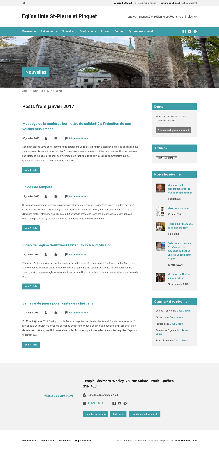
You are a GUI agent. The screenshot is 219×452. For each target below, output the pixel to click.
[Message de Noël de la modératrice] (160, 279)
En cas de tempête (37, 187)
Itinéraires (118, 414)
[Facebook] (184, 31)
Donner (119, 31)
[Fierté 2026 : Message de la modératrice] (160, 229)
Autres (105, 31)
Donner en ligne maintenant (173, 130)
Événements (49, 31)
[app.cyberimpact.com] (195, 31)
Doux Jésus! (184, 310)
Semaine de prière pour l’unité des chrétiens (57, 303)
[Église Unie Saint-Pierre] (58, 395)
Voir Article (31, 170)
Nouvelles (68, 31)
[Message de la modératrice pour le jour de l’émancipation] (160, 190)
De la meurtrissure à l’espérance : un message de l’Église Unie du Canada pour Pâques (179, 251)
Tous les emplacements (144, 414)
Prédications (88, 31)
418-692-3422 (95, 403)
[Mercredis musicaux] (160, 213)
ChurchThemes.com (185, 440)
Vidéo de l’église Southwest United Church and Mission (67, 245)
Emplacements (83, 440)
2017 (49, 91)
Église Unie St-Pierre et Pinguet (59, 16)
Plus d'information (95, 414)
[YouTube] (189, 31)
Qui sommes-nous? (141, 31)
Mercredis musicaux (179, 208)
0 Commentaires (78, 138)
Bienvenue (29, 31)
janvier (59, 91)
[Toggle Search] (23, 3)
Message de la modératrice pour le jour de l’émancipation (180, 189)
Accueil (25, 91)
